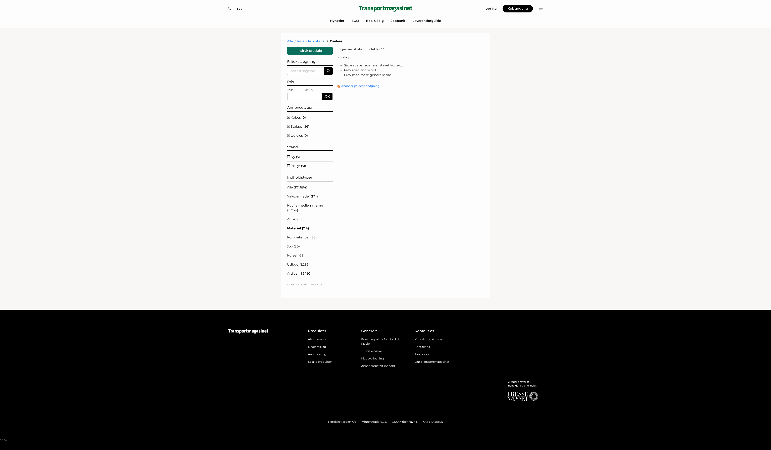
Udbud (298, 264)
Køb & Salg (375, 21)
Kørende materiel (311, 41)
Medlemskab (317, 347)
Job (293, 246)
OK (327, 96)
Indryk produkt (310, 51)
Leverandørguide (426, 21)
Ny (295, 157)
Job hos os (422, 354)
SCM (355, 21)
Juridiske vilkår (371, 351)
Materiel (298, 228)
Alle (290, 41)
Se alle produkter (320, 361)
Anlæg (295, 219)
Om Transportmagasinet (432, 361)
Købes (298, 117)
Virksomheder (302, 196)
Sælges (299, 126)
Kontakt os (422, 347)
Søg (240, 8)
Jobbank (398, 21)
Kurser (295, 255)
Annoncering (317, 354)
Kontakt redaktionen (429, 339)
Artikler (299, 273)
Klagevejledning (372, 358)
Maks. (308, 90)
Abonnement (317, 339)
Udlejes (299, 135)
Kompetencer (302, 237)
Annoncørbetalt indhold (378, 366)
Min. (290, 90)
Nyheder (337, 21)
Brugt (298, 166)
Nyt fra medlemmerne (305, 208)
